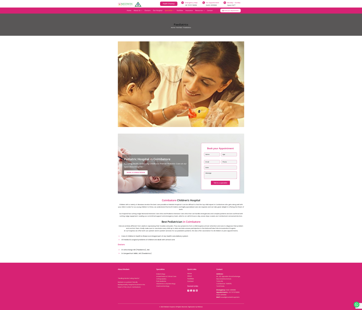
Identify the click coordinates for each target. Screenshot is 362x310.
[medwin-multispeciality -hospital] (129, 3)
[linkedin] (197, 291)
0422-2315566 (211, 5)
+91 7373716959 (233, 292)
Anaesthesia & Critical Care (166, 276)
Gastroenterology (162, 286)
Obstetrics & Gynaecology (165, 284)
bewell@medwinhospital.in (229, 297)
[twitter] (191, 290)
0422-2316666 (231, 290)
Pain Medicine (161, 281)
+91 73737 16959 (191, 5)
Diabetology (160, 274)
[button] (356, 304)
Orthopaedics (161, 279)
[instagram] (194, 291)
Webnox (200, 307)
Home (173, 28)
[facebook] (188, 291)
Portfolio (179, 28)
